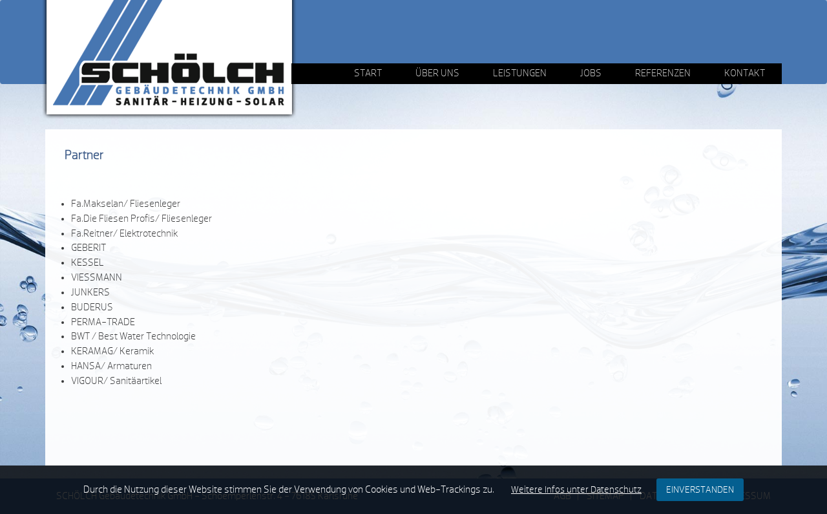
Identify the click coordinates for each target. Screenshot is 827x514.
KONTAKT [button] (744, 74)
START (368, 74)
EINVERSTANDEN (700, 490)
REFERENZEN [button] (663, 74)
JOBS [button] (591, 74)
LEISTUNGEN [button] (520, 74)
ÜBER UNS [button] (437, 74)
